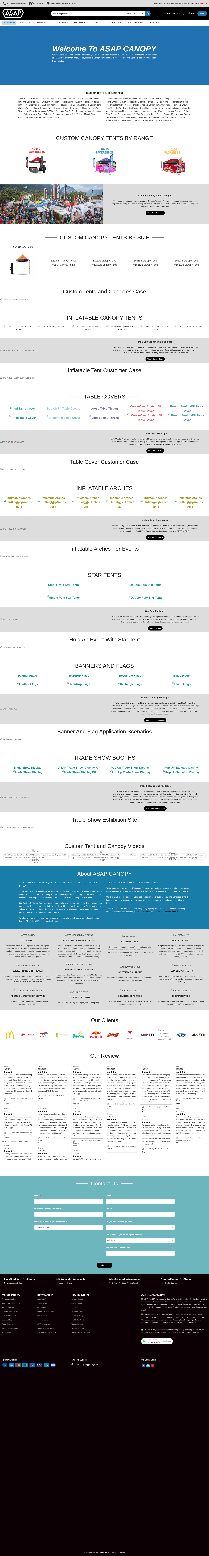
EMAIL (202, 13)
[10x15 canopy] (104, 161)
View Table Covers (155, 451)
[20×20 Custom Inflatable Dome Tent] (17, 1141)
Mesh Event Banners (10, 1328)
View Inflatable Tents (155, 359)
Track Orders (76, 1307)
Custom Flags (7, 1320)
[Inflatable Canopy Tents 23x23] (156, 328)
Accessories (6, 1332)
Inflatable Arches (8, 1307)
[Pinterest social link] (152, 1365)
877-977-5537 (144, 912)
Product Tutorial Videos (45, 1328)
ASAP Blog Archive (44, 1324)
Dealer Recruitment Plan (80, 1332)
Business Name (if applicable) (48, 1209)
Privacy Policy (42, 1316)
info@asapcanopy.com (167, 912)
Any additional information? (118, 1248)
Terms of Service (43, 1320)
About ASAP (41, 1299)
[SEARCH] (148, 13)
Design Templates (78, 1328)
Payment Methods (78, 1312)
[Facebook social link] (143, 1365)
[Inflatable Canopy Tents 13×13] (53, 328)
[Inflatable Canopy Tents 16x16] (87, 328)
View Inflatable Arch (155, 537)
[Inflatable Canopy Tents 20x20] (121, 328)
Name (37, 1196)
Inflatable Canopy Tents (11, 1303)
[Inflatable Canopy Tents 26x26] (190, 328)
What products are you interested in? (51, 1222)
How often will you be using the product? (124, 1235)
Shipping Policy (77, 1316)
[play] (36, 856)
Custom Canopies (8, 1299)
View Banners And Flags (155, 720)
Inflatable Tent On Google (46, 1332)
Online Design (76, 1303)
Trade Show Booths (9, 1324)
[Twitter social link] (148, 1365)
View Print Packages (155, 213)
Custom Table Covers (10, 1312)
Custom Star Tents (9, 1316)
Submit (104, 1265)
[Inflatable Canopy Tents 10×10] (19, 328)
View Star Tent (155, 628)
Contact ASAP (42, 1303)
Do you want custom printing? (119, 1222)
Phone (109, 1209)
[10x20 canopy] (173, 161)
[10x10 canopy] (36, 161)
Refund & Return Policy (45, 1312)
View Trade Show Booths (155, 808)
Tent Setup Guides (78, 1320)
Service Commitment (79, 1299)
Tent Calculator (77, 1324)
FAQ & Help (41, 1307)
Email (109, 1196)
